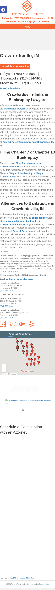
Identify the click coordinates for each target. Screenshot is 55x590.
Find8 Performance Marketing (22, 578)
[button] (3, 9)
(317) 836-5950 (41, 21)
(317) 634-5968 (31, 78)
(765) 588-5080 (21, 18)
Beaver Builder (44, 584)
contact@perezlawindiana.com (19, 279)
